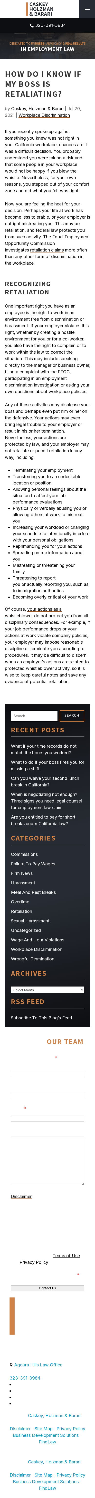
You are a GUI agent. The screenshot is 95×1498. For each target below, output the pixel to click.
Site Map (44, 1428)
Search (72, 715)
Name (17, 1064)
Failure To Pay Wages (33, 863)
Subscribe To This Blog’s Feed (41, 1017)
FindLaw (47, 1441)
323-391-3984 (50, 25)
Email (18, 1108)
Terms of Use (66, 1255)
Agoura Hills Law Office (38, 1364)
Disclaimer (21, 1196)
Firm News (22, 873)
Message (21, 1130)
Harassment (23, 882)
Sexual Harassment (30, 920)
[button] (87, 9)
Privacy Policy (33, 1262)
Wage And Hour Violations (37, 939)
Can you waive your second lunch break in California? (45, 781)
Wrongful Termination (32, 958)
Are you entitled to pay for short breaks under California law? (43, 820)
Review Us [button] (27, 1448)
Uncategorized (26, 930)
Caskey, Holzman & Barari (37, 108)
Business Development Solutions (46, 1435)
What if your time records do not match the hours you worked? (43, 749)
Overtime (20, 901)
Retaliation (21, 911)
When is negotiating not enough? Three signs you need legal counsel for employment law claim (46, 801)
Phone (17, 1086)
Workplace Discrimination (44, 115)
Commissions (24, 854)
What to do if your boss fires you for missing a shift (47, 765)
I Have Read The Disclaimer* (48, 1274)
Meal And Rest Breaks (33, 892)
